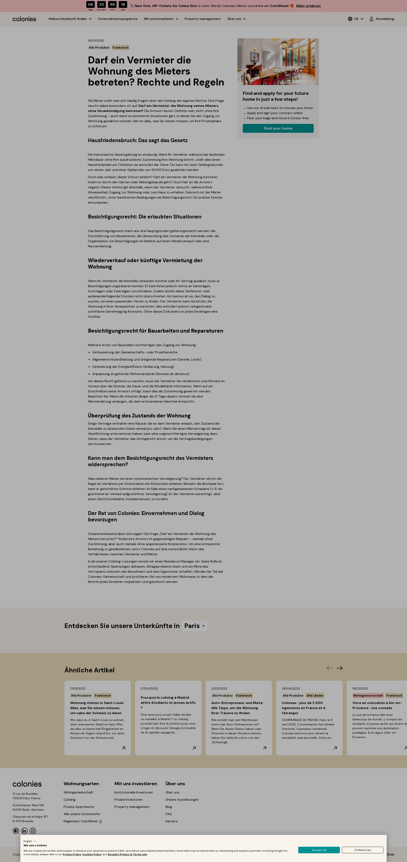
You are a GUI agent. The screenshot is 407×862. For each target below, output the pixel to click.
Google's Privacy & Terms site (127, 854)
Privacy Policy (72, 854)
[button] (30, 841)
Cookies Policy (91, 854)
